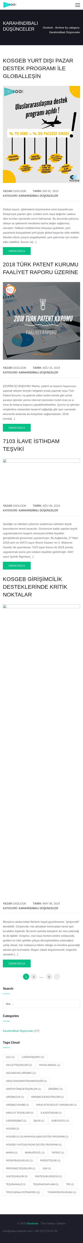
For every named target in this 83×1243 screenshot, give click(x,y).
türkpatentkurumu (61, 1192)
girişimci (55, 1089)
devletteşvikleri (19, 1065)
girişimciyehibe (17, 1105)
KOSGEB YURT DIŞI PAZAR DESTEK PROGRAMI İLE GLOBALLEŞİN (38, 68)
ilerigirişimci (16, 1120)
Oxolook (48, 27)
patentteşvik (50, 1160)
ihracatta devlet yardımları (56, 1105)
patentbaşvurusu (19, 1160)
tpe (70, 1184)
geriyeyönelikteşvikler (23, 1089)
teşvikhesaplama (46, 1184)
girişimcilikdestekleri (47, 1097)
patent (58, 1152)
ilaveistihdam (51, 1112)
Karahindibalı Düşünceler (38, 195)
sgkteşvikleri (17, 1176)
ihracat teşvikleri (19, 1112)
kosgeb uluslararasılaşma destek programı (37, 1136)
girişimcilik (15, 1097)
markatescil (35, 1152)
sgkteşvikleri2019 (48, 1176)
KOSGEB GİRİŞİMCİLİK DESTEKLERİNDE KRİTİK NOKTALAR (35, 587)
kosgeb (12, 1128)
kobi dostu (60, 1120)
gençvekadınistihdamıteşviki (26, 1081)
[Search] (69, 5)
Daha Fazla (17, 251)
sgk (47, 1168)
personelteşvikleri (20, 1168)
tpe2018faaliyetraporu (23, 1192)
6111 (10, 1057)
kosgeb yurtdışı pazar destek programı (34, 1144)
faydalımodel (49, 1065)
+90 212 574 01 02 (45, 1231)
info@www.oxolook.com (18, 1231)
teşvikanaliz (16, 1184)
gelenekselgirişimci (21, 1073)
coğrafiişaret (33, 1057)
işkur (39, 1120)
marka (12, 1152)
